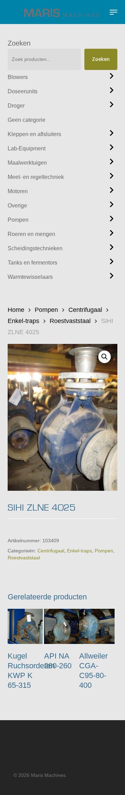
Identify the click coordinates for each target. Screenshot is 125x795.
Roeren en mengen (31, 234)
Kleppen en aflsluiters (34, 134)
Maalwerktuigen (27, 163)
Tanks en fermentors (32, 263)
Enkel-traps (23, 320)
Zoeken (19, 43)
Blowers (18, 77)
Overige (17, 205)
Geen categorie (26, 120)
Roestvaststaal (70, 320)
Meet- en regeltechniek (36, 177)
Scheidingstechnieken (35, 248)
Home (16, 309)
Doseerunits (23, 91)
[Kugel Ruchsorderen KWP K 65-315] (25, 626)
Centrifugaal (85, 309)
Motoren (18, 191)
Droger (16, 106)
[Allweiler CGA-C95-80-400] (96, 626)
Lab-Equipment (26, 148)
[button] (113, 12)
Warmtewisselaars (30, 277)
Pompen (18, 220)
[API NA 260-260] (61, 626)
